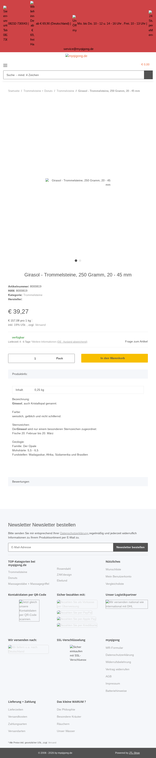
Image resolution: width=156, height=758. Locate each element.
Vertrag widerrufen (117, 669)
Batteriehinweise (116, 690)
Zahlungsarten (17, 724)
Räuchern (63, 724)
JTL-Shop (134, 753)
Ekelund (62, 580)
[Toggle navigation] (5, 63)
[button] (127, 64)
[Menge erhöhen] (70, 358)
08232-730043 (17, 23)
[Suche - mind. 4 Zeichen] (148, 74)
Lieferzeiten (15, 709)
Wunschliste (113, 569)
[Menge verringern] (12, 358)
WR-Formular (114, 647)
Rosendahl (64, 568)
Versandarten (16, 731)
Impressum (113, 683)
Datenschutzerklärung (74, 533)
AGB (109, 676)
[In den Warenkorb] (11, 110)
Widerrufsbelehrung (118, 662)
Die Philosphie (66, 709)
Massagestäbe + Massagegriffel (28, 583)
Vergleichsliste (115, 583)
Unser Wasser (66, 731)
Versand (40, 324)
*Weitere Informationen (43, 341)
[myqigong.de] (76, 56)
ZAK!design (64, 574)
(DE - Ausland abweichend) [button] (72, 341)
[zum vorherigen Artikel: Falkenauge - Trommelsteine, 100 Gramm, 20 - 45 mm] (134, 99)
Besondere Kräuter (69, 716)
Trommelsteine (32, 295)
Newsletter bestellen (130, 547)
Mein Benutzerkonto (118, 576)
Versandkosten (17, 716)
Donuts (12, 577)
